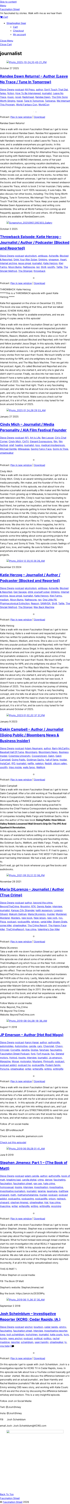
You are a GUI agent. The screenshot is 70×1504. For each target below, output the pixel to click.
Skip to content (8, 1)
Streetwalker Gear (16, 23)
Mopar (15, 1061)
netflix (31, 763)
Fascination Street (12, 1502)
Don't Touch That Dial (56, 89)
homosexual (7, 1187)
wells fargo (29, 767)
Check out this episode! (13, 1142)
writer (28, 1068)
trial (46, 1202)
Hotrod (13, 1057)
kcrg (66, 1334)
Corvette (15, 1049)
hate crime (49, 1183)
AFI (27, 437)
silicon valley (60, 763)
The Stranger (25, 271)
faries (3, 93)
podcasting (27, 1198)
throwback (39, 271)
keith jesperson (44, 910)
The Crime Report (37, 925)
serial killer (46, 921)
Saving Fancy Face (41, 449)
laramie (42, 1191)
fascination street (22, 1183)
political (38, 1338)
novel (18, 97)
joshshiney (32, 1334)
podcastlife (24, 921)
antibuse (42, 255)
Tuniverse (50, 100)
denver (48, 1179)
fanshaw (44, 1049)
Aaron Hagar (32, 1042)
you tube (5, 1345)
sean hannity (42, 1342)
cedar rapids (51, 1327)
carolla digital (29, 1179)
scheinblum (27, 1342)
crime (41, 1179)
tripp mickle (15, 767)
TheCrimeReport (15, 929)
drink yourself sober (38, 592)
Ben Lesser (48, 437)
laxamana (52, 1191)
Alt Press (30, 89)
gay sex (37, 1183)
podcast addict (8, 1065)
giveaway (54, 259)
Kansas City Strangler (22, 910)
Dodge (34, 1049)
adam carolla (32, 1175)
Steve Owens (7, 89)
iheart (63, 259)
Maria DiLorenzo (37, 914)
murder (51, 914)
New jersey (40, 917)
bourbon (38, 1327)
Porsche (4, 1068)
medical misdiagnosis (53, 445)
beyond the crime (42, 902)
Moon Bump (15, 267)
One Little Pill (49, 599)
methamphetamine (27, 1194)
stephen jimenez (19, 1202)
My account (19, 34)
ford (33, 1053)
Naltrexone (29, 267)
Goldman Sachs (35, 759)
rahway (35, 921)
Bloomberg (31, 752)
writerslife (37, 1068)
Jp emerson (55, 1057)
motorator (25, 1061)
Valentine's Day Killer (49, 929)
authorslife (54, 1042)
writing (48, 1068)
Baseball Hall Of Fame (12, 752)
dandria (25, 1049)
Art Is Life (35, 437)
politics (47, 1338)
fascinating (56, 1049)
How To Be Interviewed (28, 93)
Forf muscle (43, 1053)
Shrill (43, 267)
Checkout (18, 30)
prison (52, 1198)
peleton (39, 763)
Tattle (59, 267)
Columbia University (19, 755)
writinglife (58, 1068)
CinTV (25, 441)
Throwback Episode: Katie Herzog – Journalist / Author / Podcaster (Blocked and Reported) (34, 242)
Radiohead (28, 97)
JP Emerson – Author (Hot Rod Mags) (31, 1035)
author (39, 89)
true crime (30, 929)
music (10, 97)
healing (19, 445)
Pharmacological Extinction (15, 603)
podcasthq (14, 1198)
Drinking (42, 259)
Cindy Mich (15, 441)
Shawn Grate (60, 921)
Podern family (52, 1065)
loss (37, 445)
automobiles (7, 1046)
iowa (2, 1334)
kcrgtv (3, 1338)
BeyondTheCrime (9, 906)
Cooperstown (39, 755)
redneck (61, 1198)
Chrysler (4, 1049)
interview (57, 906)
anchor (28, 1327)
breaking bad (13, 1179)
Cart (15, 26)
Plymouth (48, 1061)
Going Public (18, 759)
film (55, 441)
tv (65, 1342)
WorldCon (43, 104)
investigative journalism (12, 1191)
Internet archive (8, 263)
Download (39, 117)
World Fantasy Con (26, 104)
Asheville (53, 255)
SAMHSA (45, 603)
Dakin (51, 755)
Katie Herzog (50, 263)
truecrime (5, 1206)
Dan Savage (20, 592)
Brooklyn (25, 906)
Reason (35, 603)
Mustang (37, 1061)
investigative (56, 1187)
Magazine (5, 1061)
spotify (51, 267)
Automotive (21, 1046)
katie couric (56, 1334)
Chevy (59, 1046)
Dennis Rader (44, 906)
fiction (10, 93)
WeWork (40, 767)
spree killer (6, 925)
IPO (13, 763)
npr (38, 267)
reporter (15, 1342)
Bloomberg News (48, 752)
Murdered (61, 914)
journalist (47, 93)
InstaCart (5, 763)
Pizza (3, 921)
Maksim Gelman (18, 914)
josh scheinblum (15, 1334)
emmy (62, 1327)
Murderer (5, 917)
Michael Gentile (8, 449)
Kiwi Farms (56, 595)
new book (26, 917)
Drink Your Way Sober (25, 259)
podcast (19, 89)
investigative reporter (55, 1330)
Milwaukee (23, 449)
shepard (4, 1202)
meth (13, 1194)
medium (4, 599)
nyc (61, 917)
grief (11, 445)
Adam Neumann (33, 748)
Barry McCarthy (60, 748)
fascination (6, 1183)
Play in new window (21, 117)
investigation (41, 1187)
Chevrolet (48, 1046)
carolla (32, 1046)
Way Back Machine (44, 607)
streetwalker (7, 452)
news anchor (15, 1338)
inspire (22, 1057)
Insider (63, 759)
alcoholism (31, 255)
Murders (15, 917)
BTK (33, 906)
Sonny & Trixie (60, 449)
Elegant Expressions (41, 441)
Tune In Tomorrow (34, 100)
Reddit (48, 763)
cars (39, 1046)
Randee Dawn (42, 97)
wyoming (56, 1206)
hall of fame (51, 759)
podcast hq (24, 1065)
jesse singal (24, 263)
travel (20, 100)
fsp (52, 1053)
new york (52, 917)
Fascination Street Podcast (14, 1053)
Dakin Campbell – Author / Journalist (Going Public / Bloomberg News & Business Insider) (31, 735)
